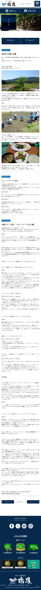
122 (26, 502)
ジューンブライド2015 (10, 180)
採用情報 (23, 518)
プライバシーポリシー (20, 520)
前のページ (8, 502)
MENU (37, 5)
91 (22, 502)
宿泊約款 (17, 518)
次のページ (32, 502)
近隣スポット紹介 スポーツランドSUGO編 (18, 224)
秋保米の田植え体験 (9, 54)
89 (17, 502)
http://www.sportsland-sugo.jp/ (11, 493)
